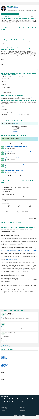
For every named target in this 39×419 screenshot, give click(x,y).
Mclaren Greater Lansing (15, 250)
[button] (37, 1)
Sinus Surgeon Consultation (6, 86)
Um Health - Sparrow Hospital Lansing (20, 248)
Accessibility (3, 410)
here (7, 57)
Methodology (3, 412)
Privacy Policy (3, 404)
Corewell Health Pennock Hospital (27, 250)
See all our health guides (26, 269)
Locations (20, 16)
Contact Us (22, 405)
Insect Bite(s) (4, 84)
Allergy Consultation (5, 78)
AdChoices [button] (22, 410)
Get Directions (15, 131)
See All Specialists (5, 345)
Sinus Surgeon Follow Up (6, 87)
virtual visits (15, 123)
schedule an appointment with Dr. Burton (23, 279)
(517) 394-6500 (29, 13)
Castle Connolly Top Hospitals (11, 259)
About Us (21, 404)
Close (37, 415)
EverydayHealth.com (24, 266)
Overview (7, 16)
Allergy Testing (4, 82)
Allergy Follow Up (4, 79)
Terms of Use (3, 405)
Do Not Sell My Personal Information (23, 408)
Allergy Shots (4, 81)
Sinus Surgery (4, 89)
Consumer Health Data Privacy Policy (4, 408)
